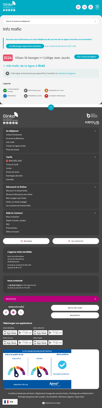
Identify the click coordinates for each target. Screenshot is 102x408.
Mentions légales (66, 396)
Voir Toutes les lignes (86, 56)
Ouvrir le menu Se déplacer (18, 21)
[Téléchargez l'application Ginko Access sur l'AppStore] (10, 342)
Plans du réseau (12, 149)
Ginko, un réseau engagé (16, 202)
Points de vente (12, 172)
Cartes (9, 168)
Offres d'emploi (12, 231)
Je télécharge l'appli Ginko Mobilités (25, 46)
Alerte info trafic (75, 307)
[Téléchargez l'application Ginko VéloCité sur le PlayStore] (55, 332)
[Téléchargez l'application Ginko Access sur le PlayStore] (25, 342)
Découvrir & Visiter (16, 187)
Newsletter (75, 315)
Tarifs (9, 157)
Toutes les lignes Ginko (16, 146)
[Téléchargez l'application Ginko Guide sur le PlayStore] (55, 342)
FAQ (7, 224)
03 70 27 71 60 (15, 285)
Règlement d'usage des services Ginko (52, 393)
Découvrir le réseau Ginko (16, 190)
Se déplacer (12, 131)
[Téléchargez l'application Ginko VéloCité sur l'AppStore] (40, 332)
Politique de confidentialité (81, 393)
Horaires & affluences (15, 138)
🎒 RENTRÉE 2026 (14, 160)
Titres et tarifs (12, 164)
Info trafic (10, 142)
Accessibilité (52, 396)
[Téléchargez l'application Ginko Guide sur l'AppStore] (40, 342)
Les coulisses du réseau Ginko (18, 205)
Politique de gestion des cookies (31, 396)
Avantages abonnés (14, 175)
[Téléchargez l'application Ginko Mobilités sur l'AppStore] (10, 332)
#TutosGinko (11, 228)
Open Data (79, 396)
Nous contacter (12, 216)
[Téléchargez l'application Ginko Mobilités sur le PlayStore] (25, 332)
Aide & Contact (14, 213)
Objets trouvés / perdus (16, 220)
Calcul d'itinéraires (14, 134)
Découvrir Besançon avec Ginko (19, 194)
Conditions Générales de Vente (21, 393)
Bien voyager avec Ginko (16, 198)
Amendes (10, 179)
